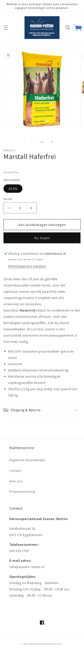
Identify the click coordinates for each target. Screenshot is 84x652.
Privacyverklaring (22, 491)
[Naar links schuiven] (32, 142)
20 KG (13, 188)
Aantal (8, 199)
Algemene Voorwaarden (27, 460)
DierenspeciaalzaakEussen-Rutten (46, 643)
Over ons (16, 481)
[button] (6, 27)
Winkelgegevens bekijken (27, 266)
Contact (15, 471)
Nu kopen (42, 238)
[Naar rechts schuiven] (52, 142)
